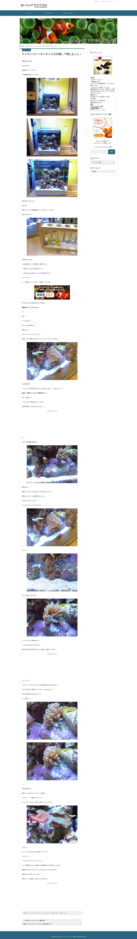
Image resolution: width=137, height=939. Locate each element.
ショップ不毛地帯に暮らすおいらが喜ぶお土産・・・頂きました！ (43, 388)
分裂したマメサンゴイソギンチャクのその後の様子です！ (37, 924)
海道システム (64, 913)
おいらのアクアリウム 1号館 (103, 147)
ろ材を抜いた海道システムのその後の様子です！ (37, 273)
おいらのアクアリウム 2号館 (68, 936)
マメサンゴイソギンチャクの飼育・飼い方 (49, 913)
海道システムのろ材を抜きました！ (34, 268)
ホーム (98, 1)
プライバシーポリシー (68, 13)
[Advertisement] (52, 423)
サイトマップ (114, 1)
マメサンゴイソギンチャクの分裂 (32, 913)
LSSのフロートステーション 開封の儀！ (35, 920)
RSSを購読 (105, 1)
